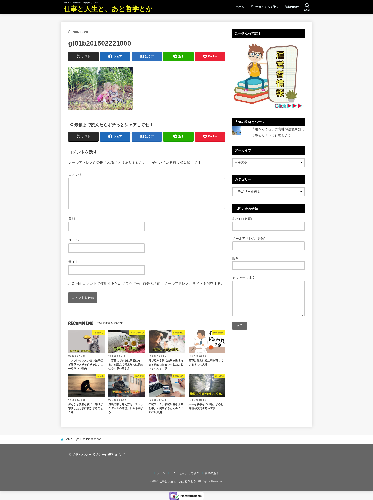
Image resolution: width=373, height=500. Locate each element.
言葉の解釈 (291, 6)
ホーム (240, 6)
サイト (73, 262)
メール (73, 240)
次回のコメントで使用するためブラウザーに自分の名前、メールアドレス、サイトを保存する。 (148, 283)
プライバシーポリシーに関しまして (98, 454)
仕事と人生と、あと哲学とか (108, 9)
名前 (71, 218)
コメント (77, 174)
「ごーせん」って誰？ (264, 6)
